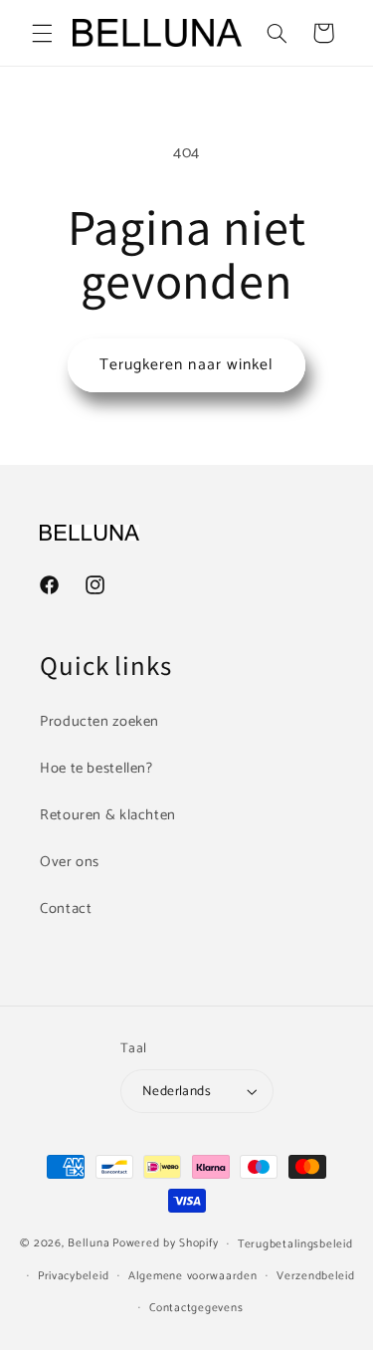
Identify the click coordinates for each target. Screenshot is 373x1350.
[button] (42, 33)
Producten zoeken (99, 722)
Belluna (88, 1243)
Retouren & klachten (108, 815)
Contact (66, 909)
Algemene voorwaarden (193, 1275)
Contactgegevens (196, 1307)
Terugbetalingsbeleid (295, 1244)
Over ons (69, 862)
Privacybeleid (73, 1275)
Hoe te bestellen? (96, 769)
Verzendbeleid (316, 1275)
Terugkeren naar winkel (186, 365)
